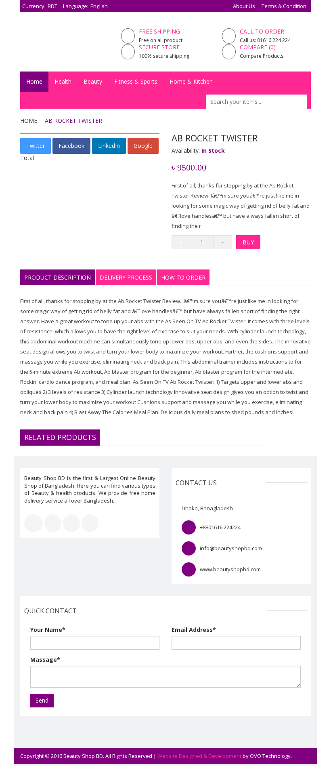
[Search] (302, 102)
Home (34, 81)
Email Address (194, 629)
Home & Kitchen (191, 81)
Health (62, 81)
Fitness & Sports (135, 81)
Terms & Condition (284, 6)
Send (42, 700)
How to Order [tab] (183, 277)
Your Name (47, 629)
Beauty (93, 81)
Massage (45, 659)
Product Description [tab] (57, 277)
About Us (244, 6)
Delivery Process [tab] (126, 277)
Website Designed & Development (199, 756)
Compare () (258, 47)
